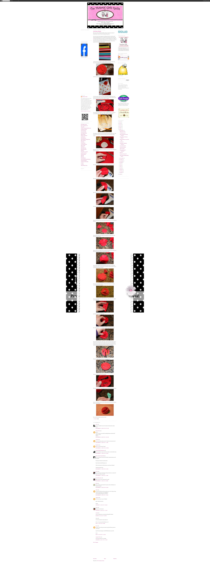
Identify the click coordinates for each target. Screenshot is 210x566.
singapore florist (98, 536)
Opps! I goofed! (122, 148)
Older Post (114, 558)
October (121, 159)
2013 (120, 123)
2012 (120, 124)
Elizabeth (97, 444)
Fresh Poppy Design (84, 133)
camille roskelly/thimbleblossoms (86, 128)
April (121, 168)
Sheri (96, 483)
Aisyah (97, 512)
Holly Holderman (83, 138)
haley (96, 424)
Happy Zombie (83, 134)
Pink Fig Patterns (83, 154)
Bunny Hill (82, 126)
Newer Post (95, 558)
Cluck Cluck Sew (83, 130)
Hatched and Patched (84, 135)
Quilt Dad (82, 155)
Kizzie (97, 471)
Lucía (96, 525)
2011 (120, 126)
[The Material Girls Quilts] (84, 56)
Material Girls (84, 96)
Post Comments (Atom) (100, 560)
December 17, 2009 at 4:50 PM (102, 480)
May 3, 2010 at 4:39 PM (100, 523)
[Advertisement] (85, 76)
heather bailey (83, 136)
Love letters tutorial (123, 145)
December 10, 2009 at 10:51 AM (102, 428)
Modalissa (82, 150)
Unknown (97, 497)
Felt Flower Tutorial (123, 147)
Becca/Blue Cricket (84, 124)
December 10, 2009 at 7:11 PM (102, 442)
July (121, 163)
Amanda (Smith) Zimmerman (100, 450)
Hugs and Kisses (83, 140)
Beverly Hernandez (98, 477)
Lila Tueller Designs (84, 144)
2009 (120, 129)
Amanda (97, 439)
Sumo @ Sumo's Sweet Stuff (100, 455)
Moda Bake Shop (83, 148)
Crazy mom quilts (83, 131)
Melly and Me (83, 145)
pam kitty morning (83, 152)
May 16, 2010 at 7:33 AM (101, 534)
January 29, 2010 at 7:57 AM (101, 510)
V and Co (82, 164)
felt (93, 38)
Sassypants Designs (84, 160)
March (121, 169)
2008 (120, 174)
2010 (120, 127)
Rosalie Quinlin (83, 157)
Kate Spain (82, 141)
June (121, 165)
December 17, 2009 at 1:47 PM (102, 475)
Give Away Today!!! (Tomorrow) (123, 151)
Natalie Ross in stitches (84, 151)
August (121, 162)
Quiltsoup (82, 156)
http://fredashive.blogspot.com (85, 139)
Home (105, 558)
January (121, 172)
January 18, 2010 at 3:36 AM (101, 504)
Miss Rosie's (83, 146)
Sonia (96, 507)
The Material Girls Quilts (84, 161)
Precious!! (121, 152)
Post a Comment (95, 542)
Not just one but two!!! (123, 153)
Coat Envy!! (121, 141)
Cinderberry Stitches (84, 129)
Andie (97, 489)
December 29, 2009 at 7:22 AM (102, 495)
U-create (82, 162)
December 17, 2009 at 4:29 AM (102, 453)
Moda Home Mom (83, 149)
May (121, 166)
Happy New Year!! (122, 131)
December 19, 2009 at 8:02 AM (102, 487)
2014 (120, 121)
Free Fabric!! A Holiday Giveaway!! (123, 144)
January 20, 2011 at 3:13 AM (101, 539)
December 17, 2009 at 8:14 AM (102, 468)
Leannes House (83, 143)
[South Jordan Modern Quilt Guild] (124, 59)
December (121, 130)
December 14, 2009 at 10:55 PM (102, 447)
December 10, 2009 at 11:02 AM (102, 437)
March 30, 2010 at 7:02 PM (101, 515)
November (121, 158)
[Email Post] (98, 418)
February (121, 170)
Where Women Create (84, 165)
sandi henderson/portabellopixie (86, 159)
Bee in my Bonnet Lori (84, 125)
